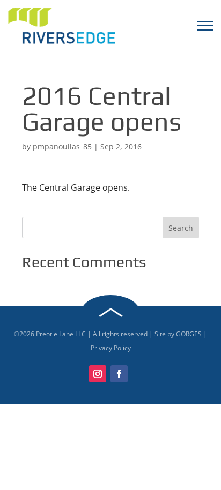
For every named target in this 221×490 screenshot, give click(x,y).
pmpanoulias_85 (62, 146)
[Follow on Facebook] (119, 373)
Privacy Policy (111, 347)
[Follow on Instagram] (97, 373)
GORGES (189, 333)
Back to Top (110, 312)
